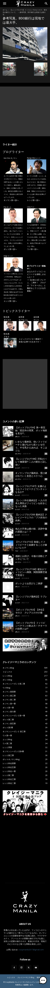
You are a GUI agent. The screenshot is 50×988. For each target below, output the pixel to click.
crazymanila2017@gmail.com (31, 949)
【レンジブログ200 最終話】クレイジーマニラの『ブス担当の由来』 (31, 517)
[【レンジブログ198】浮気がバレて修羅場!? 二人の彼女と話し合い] (8, 462)
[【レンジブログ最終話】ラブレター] (8, 600)
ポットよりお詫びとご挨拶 (29, 583)
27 (46, 632)
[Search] (46, 3)
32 (46, 578)
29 (46, 603)
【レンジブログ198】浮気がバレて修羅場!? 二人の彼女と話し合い (31, 462)
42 (46, 468)
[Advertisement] (25, 111)
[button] (4, 3)
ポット (17, 436)
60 (46, 436)
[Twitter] (28, 967)
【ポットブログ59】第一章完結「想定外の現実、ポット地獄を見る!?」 (31, 430)
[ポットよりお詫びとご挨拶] (8, 587)
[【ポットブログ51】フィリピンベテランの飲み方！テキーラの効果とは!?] (8, 626)
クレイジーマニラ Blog (25, 977)
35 (46, 535)
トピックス (11, 977)
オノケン (18, 454)
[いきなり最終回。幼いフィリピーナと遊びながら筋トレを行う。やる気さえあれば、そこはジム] (8, 445)
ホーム (5, 10)
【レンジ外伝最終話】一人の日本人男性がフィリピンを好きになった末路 (31, 503)
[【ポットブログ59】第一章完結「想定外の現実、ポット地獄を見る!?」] (8, 431)
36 (46, 524)
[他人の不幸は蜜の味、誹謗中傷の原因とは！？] (8, 532)
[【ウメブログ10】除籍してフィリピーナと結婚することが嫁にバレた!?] (8, 545)
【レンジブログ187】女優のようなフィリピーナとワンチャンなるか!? (31, 489)
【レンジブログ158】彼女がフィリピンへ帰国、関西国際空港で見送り (31, 572)
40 (46, 509)
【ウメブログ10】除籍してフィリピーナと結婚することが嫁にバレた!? (31, 545)
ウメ (16, 551)
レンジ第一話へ (33, 200)
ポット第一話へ (10, 249)
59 (46, 454)
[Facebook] (14, 967)
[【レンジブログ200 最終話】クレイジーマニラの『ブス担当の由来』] (8, 518)
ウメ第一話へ (32, 249)
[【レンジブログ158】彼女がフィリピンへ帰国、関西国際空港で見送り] (8, 573)
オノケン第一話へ (11, 200)
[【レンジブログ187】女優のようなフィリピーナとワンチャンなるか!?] (8, 490)
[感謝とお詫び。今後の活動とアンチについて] (8, 560)
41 (46, 479)
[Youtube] (36, 967)
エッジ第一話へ (10, 301)
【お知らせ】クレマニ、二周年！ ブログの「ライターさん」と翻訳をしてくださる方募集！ (36, 285)
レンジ (17, 468)
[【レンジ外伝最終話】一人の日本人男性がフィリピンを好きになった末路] (8, 504)
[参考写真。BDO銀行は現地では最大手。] (25, 60)
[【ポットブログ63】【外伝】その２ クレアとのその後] (8, 613)
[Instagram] (21, 967)
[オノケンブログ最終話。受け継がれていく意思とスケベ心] (8, 477)
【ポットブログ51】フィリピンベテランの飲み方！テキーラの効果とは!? (31, 626)
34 (46, 551)
